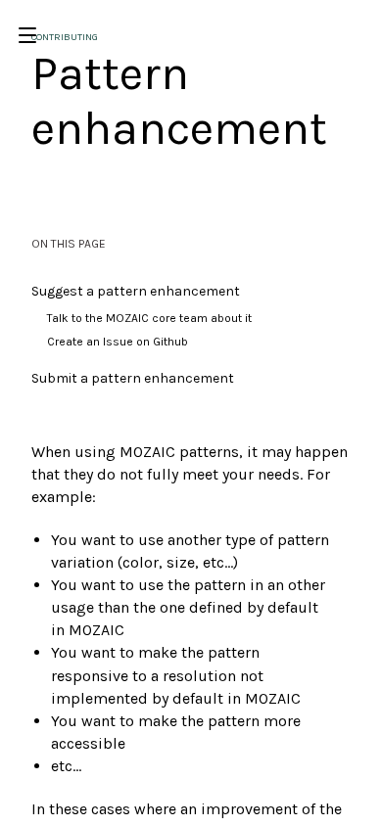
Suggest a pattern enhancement (135, 291)
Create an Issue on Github (117, 341)
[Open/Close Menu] (27, 35)
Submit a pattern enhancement (132, 378)
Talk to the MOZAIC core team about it (149, 318)
